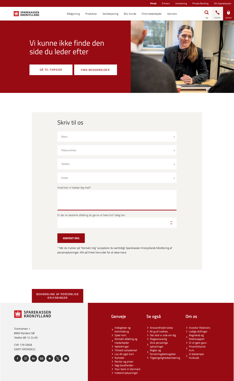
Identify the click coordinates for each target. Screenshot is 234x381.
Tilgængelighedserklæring (165, 358)
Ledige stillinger (198, 331)
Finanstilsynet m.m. (197, 348)
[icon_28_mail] (41, 358)
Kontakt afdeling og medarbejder (126, 341)
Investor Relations (199, 328)
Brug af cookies (159, 331)
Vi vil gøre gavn (198, 343)
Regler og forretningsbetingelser (163, 352)
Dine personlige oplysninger (159, 344)
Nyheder (120, 358)
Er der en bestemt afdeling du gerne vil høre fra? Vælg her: (91, 215)
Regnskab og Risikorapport (197, 337)
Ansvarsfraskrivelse (161, 328)
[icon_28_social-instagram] (25, 358)
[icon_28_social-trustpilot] (49, 358)
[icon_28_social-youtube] (65, 358)
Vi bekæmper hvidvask (196, 356)
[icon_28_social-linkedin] (33, 358)
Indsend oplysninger (126, 373)
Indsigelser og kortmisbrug (123, 329)
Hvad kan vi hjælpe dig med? (74, 188)
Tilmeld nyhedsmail (126, 350)
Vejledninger (122, 346)
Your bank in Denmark (127, 369)
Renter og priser (124, 361)
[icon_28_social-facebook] (17, 358)
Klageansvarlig (158, 339)
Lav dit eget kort (124, 354)
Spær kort (120, 335)
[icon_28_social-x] (57, 358)
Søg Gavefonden (124, 365)
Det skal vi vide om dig (163, 335)
